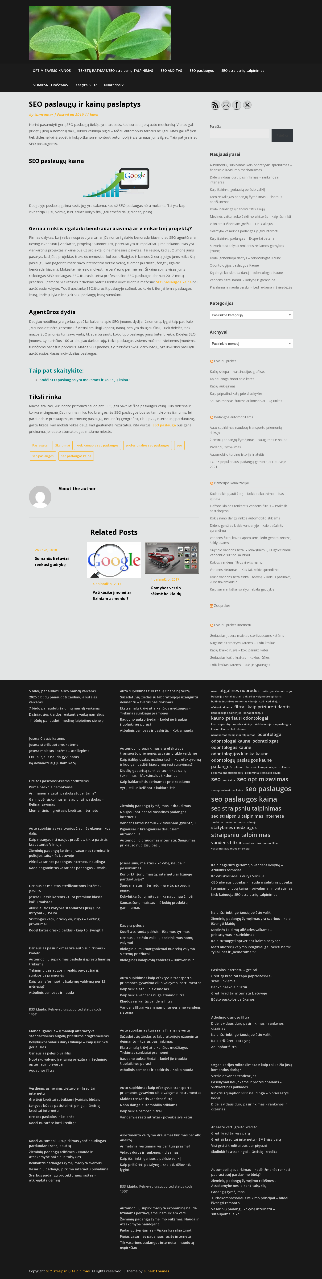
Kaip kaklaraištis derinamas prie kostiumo (155, 781)
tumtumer (43, 114)
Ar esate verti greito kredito (234, 1127)
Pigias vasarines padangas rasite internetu (155, 1236)
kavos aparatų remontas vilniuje (232, 724)
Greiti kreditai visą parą (230, 1133)
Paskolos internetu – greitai (234, 970)
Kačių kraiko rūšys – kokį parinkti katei (239, 650)
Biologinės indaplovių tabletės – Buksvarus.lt (157, 960)
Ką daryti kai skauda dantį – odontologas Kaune (246, 272)
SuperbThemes (156, 1271)
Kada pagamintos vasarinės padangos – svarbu (68, 868)
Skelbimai (62, 445)
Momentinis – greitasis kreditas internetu (63, 810)
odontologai (270, 734)
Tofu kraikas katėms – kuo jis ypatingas (240, 665)
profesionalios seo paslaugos (147, 445)
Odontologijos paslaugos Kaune (234, 265)
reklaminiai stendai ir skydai (263, 772)
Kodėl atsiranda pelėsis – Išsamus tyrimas (155, 931)
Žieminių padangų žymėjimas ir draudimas (155, 805)
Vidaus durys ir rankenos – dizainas (149, 1152)
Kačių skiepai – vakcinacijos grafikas (237, 371)
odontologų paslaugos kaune (241, 760)
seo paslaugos (43, 456)
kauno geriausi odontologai (239, 718)
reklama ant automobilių (227, 772)
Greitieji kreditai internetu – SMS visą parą (246, 1139)
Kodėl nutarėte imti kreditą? (52, 1123)
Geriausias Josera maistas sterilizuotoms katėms (247, 635)
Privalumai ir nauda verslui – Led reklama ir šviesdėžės (251, 287)
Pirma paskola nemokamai (51, 787)
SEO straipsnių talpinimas (242, 70)
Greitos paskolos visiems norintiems (59, 781)
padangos (221, 766)
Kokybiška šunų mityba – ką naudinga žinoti (156, 896)
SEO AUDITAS (171, 70)
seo (179, 445)
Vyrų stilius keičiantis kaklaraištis (147, 788)
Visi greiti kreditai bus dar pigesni (239, 1145)
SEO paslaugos (202, 70)
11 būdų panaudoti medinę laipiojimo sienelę (66, 720)
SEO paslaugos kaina (174, 282)
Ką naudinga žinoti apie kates (232, 379)
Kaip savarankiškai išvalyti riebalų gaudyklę (242, 589)
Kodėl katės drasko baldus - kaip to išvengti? (66, 930)
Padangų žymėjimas (225, 447)
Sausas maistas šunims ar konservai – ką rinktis (246, 401)
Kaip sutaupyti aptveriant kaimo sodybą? (245, 941)
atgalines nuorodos (239, 690)
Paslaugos (40, 445)
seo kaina (229, 780)
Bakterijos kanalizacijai (231, 483)
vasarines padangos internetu (230, 848)
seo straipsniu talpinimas (246, 808)
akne (214, 691)
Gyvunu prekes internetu (232, 625)
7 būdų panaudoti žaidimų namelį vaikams (64, 708)
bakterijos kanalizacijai (226, 696)
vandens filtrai (226, 842)
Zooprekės (222, 605)
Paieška (216, 126)
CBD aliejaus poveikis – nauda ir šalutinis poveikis (252, 882)
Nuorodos (112, 85)
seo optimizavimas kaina (227, 790)
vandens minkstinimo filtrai (260, 843)
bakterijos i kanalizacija (277, 691)
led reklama (238, 729)
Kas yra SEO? (86, 85)
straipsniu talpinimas (240, 835)
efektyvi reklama (221, 707)
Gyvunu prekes (225, 361)
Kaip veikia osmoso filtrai (141, 1111)
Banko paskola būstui (229, 987)
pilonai (238, 767)
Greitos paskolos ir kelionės (51, 1116)
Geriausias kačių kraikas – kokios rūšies (240, 657)
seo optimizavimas (262, 779)
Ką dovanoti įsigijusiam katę (52, 763)
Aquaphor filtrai (42, 1070)
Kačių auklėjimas (222, 386)
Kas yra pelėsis (132, 925)
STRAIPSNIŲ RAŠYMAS (50, 85)
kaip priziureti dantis (269, 707)
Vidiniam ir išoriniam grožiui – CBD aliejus (241, 223)
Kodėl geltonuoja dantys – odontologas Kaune (245, 258)
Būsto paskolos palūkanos (233, 999)
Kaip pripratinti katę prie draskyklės (236, 393)
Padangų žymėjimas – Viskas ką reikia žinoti (156, 1230)
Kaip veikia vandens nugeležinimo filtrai (153, 995)
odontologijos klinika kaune (239, 753)
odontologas (265, 741)
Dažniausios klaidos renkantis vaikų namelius (66, 714)
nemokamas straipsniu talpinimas (233, 735)
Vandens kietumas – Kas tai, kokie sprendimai (244, 569)
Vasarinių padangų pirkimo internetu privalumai (69, 1169)
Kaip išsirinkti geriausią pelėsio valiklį (237, 189)
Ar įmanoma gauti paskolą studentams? (62, 793)
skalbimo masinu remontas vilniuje (233, 822)
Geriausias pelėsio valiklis (50, 1053)
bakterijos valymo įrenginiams (262, 696)
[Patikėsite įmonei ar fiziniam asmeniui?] (114, 558)
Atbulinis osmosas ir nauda (51, 992)
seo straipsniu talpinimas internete (247, 816)
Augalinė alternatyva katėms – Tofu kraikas (243, 643)
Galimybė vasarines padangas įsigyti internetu (244, 231)
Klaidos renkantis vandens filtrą (146, 1001)
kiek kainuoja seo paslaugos (97, 445)
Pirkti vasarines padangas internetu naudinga (67, 861)
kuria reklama (220, 729)
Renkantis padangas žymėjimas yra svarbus (65, 1163)
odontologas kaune (231, 747)
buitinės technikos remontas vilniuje (234, 701)
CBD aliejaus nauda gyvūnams (54, 757)
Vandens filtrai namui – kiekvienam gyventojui (158, 823)
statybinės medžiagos (234, 827)
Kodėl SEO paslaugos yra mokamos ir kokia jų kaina (84, 379)
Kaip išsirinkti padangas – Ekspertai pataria (242, 238)
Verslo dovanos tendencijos (233, 1076)
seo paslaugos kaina (76, 456)
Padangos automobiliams (233, 417)
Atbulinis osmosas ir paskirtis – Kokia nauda (156, 730)
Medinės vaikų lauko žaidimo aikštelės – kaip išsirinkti (250, 216)
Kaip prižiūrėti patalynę (230, 1040)
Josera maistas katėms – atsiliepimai (60, 750)
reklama (285, 767)
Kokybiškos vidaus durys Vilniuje (237, 876)
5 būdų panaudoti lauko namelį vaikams (62, 691)
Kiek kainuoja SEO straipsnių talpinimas (244, 894)
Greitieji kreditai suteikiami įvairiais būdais (64, 1099)
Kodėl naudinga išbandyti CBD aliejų (237, 209)
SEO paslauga (164, 425)
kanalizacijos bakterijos (226, 712)
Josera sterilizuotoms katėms (53, 744)
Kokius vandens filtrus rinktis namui (236, 562)
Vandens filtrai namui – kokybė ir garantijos (242, 280)
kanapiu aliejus (253, 712)
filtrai (240, 707)
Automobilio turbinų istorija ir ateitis (237, 454)
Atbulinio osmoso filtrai (230, 1017)
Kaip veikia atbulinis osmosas (144, 989)
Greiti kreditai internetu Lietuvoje (239, 993)
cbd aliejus (273, 701)
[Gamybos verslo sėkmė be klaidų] (172, 556)
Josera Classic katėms (47, 738)
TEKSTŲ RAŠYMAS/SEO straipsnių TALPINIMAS (115, 70)
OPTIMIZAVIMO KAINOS (52, 70)
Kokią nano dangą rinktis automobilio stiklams (245, 518)
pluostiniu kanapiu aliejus (261, 767)
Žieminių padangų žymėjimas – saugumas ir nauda (248, 440)
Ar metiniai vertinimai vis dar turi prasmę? (155, 1146)
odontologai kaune (230, 741)
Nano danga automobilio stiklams (148, 1105)
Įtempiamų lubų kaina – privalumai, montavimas (251, 888)
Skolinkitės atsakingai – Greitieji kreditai (244, 1151)
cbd (261, 701)
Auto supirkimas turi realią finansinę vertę (155, 691)
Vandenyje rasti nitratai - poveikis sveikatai (156, 1117)
